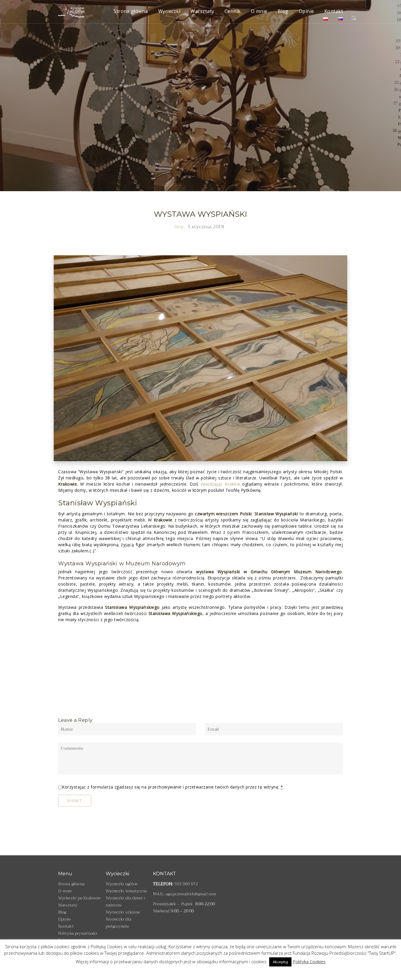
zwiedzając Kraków (220, 484)
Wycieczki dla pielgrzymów (118, 923)
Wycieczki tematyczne (126, 890)
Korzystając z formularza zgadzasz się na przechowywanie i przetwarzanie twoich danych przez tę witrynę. (172, 787)
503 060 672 (186, 883)
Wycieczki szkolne (123, 912)
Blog (283, 11)
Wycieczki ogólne (121, 883)
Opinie (306, 11)
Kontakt (333, 11)
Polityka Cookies (309, 961)
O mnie (259, 11)
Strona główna (131, 11)
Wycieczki (169, 11)
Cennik (233, 11)
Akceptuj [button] (280, 961)
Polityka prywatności (77, 933)
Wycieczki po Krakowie (79, 897)
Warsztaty (202, 11)
